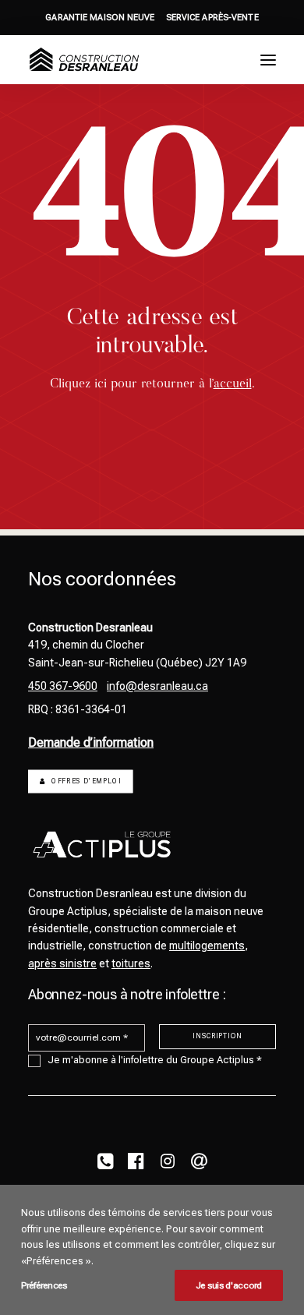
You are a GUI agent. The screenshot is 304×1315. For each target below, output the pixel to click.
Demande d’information (91, 742)
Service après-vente (212, 17)
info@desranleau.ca (157, 686)
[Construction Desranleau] (84, 59)
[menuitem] (99, 17)
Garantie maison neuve (99, 17)
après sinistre (62, 963)
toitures (130, 963)
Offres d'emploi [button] (86, 782)
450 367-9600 (62, 686)
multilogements (207, 945)
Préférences (44, 1285)
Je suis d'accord (229, 1285)
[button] (268, 59)
